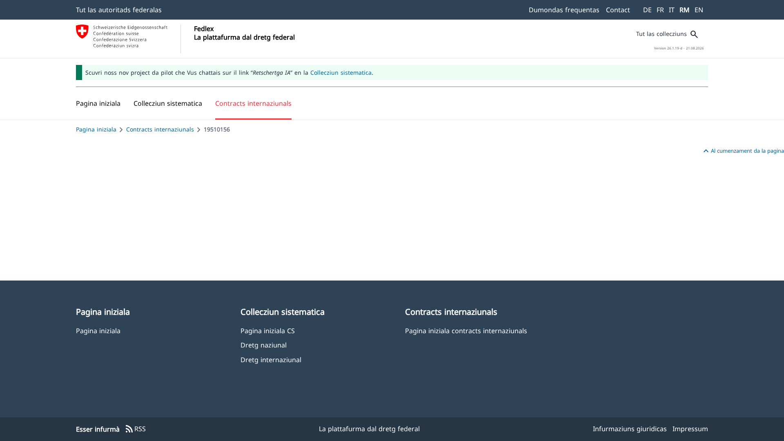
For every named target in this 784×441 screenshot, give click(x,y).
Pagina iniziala (96, 129)
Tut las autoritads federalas (119, 9)
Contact (618, 9)
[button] (168, 103)
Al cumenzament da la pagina (742, 151)
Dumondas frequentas (564, 9)
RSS (135, 429)
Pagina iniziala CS (268, 330)
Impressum (690, 428)
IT (672, 9)
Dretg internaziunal (271, 359)
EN (699, 9)
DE (647, 9)
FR (660, 9)
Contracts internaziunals (160, 129)
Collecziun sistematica (341, 72)
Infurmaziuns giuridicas (630, 428)
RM (684, 9)
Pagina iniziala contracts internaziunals (466, 330)
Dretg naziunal (264, 345)
